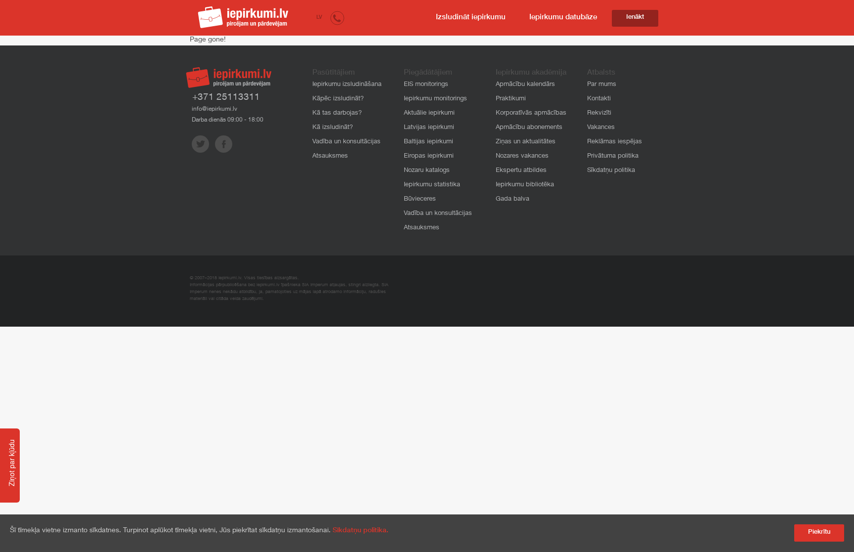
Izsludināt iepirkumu (471, 17)
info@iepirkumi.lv (214, 109)
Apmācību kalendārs (525, 85)
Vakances (601, 128)
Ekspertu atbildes (521, 171)
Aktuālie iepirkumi (429, 113)
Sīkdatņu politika (611, 171)
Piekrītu (819, 532)
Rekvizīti (599, 113)
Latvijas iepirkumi (429, 128)
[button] (337, 17)
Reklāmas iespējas (614, 142)
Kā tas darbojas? (337, 113)
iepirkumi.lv (243, 17)
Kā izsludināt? (332, 128)
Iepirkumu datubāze (563, 17)
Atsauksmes (330, 156)
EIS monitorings (426, 85)
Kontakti (599, 99)
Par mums (601, 85)
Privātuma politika (613, 156)
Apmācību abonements (529, 128)
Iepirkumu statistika (432, 185)
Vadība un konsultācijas (346, 142)
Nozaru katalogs (427, 171)
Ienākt (635, 17)
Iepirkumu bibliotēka (525, 185)
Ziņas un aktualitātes (525, 142)
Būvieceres (420, 199)
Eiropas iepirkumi (429, 156)
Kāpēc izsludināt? (338, 99)
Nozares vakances (522, 156)
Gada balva (512, 199)
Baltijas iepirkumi (428, 142)
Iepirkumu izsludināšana (347, 85)
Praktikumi (511, 99)
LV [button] (319, 17)
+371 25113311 (226, 97)
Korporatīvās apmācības (531, 113)
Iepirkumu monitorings (435, 99)
